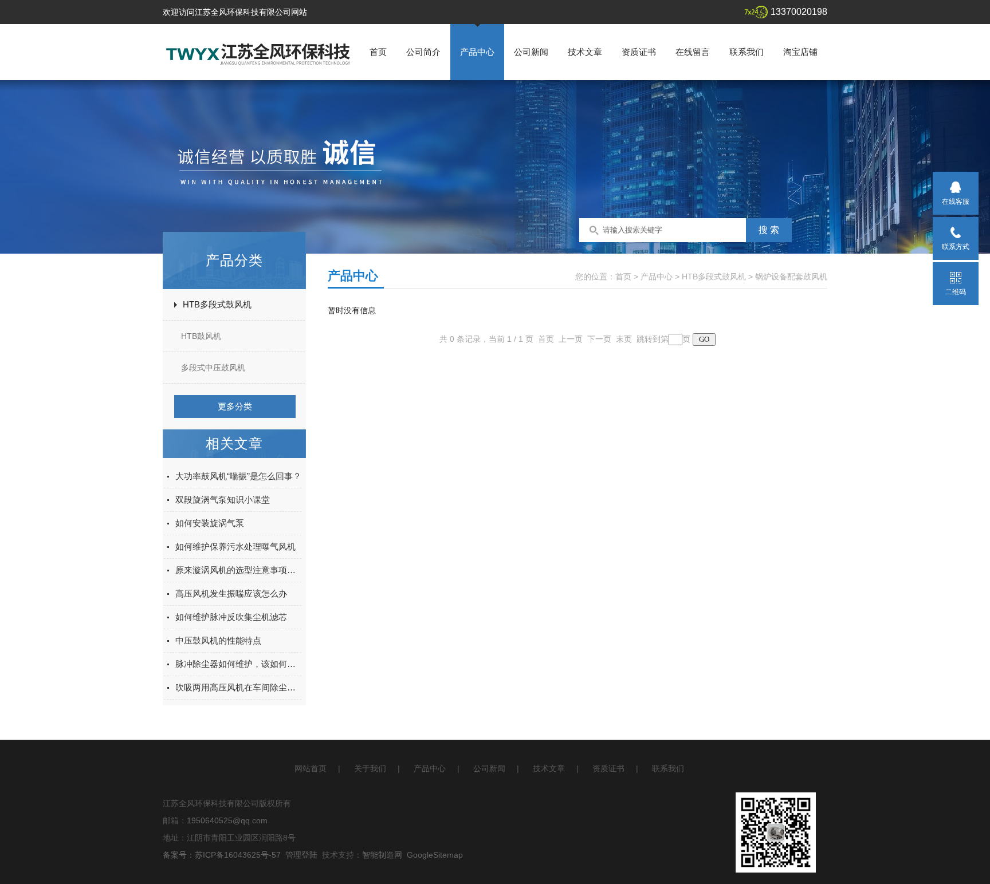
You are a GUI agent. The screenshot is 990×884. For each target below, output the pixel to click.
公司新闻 (531, 52)
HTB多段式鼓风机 (217, 304)
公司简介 (423, 52)
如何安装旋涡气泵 (209, 523)
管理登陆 (301, 854)
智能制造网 (382, 854)
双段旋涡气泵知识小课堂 (222, 499)
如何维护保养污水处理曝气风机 (235, 546)
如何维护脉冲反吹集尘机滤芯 (231, 617)
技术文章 (585, 52)
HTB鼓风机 (201, 336)
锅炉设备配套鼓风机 (791, 276)
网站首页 (310, 768)
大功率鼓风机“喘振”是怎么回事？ (238, 476)
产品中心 (477, 52)
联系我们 (746, 52)
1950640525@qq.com (227, 820)
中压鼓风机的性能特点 (218, 640)
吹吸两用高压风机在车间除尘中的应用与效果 (238, 687)
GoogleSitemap (435, 854)
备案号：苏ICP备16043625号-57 (222, 854)
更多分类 (235, 406)
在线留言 (692, 52)
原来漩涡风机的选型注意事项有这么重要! (238, 570)
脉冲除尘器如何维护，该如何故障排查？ (238, 664)
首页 (378, 52)
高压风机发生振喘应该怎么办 (231, 593)
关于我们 (370, 768)
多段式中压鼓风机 (213, 367)
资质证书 (639, 52)
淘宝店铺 (800, 52)
